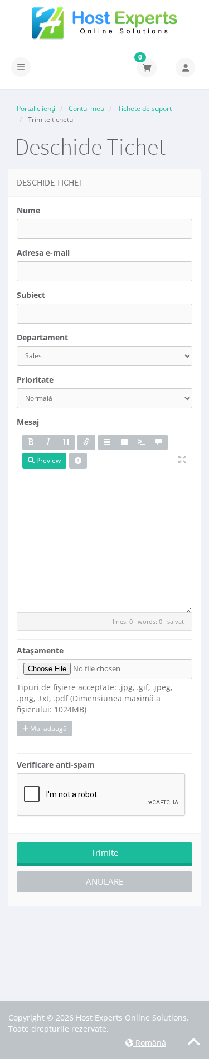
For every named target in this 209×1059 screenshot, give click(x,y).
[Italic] (48, 442)
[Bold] (31, 442)
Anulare (104, 881)
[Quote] (159, 442)
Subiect (31, 295)
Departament (42, 337)
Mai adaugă (47, 728)
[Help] (78, 461)
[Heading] (66, 442)
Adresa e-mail (43, 252)
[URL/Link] (86, 442)
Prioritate (35, 379)
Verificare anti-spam (56, 764)
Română (149, 1042)
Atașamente (40, 650)
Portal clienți (36, 108)
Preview (48, 460)
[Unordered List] (107, 442)
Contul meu (86, 108)
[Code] (141, 442)
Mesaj (28, 422)
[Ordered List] (124, 442)
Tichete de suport (145, 108)
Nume (28, 210)
